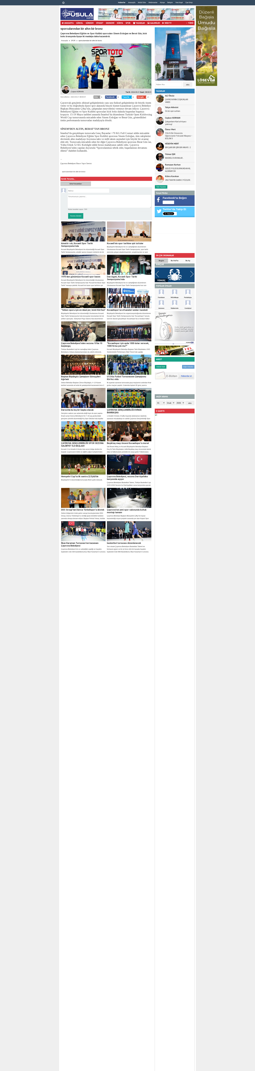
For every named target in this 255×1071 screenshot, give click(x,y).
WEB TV (168, 23)
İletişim (170, 2)
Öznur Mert (170, 129)
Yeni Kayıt (179, 2)
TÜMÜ (190, 23)
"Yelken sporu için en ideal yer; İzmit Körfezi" (83, 310)
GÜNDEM (90, 23)
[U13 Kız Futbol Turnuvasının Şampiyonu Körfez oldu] (129, 365)
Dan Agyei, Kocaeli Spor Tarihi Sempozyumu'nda (122, 278)
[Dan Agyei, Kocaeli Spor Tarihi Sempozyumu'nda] (129, 265)
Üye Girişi (189, 2)
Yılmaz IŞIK (170, 154)
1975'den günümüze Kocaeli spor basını (80, 276)
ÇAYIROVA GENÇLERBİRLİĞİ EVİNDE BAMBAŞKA (124, 411)
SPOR (128, 23)
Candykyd (188, 308)
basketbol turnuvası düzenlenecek (124, 543)
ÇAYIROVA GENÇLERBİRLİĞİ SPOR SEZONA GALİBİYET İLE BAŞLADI (82, 444)
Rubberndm (174, 308)
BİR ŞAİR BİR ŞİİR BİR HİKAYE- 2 (178, 147)
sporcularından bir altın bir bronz (73, 172)
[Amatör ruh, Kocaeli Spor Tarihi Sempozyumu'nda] (83, 231)
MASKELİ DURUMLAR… (174, 158)
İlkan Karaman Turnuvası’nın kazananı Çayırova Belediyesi (79, 544)
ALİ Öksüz (169, 95)
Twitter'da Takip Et (174, 209)
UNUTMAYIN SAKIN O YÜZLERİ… (178, 180)
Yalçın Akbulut (171, 107)
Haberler (122, 2)
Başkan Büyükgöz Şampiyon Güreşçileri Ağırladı (81, 378)
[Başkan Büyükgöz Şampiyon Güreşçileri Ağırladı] (83, 365)
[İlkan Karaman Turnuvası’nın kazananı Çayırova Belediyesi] (83, 531)
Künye (162, 2)
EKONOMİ (110, 23)
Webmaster (152, 2)
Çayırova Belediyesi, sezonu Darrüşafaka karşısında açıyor (127, 477)
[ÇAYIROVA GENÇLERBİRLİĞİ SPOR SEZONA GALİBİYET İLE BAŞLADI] (83, 431)
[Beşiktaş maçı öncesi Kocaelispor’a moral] (129, 431)
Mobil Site (142, 2)
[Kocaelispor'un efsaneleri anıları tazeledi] (129, 298)
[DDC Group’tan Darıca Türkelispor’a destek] (83, 498)
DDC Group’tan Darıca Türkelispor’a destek (82, 510)
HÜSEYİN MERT (172, 143)
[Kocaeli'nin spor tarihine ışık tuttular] (129, 231)
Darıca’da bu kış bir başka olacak (77, 410)
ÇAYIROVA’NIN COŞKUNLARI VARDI (176, 100)
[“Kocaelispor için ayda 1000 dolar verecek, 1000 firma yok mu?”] (129, 331)
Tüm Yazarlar (161, 187)
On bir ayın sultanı (172, 111)
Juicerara (161, 308)
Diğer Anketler (188, 367)
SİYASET (99, 23)
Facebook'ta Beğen (175, 197)
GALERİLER (155, 23)
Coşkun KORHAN (172, 117)
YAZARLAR (140, 23)
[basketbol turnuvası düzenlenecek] (129, 531)
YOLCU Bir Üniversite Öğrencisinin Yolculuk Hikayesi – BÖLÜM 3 (178, 136)
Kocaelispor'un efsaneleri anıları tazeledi (127, 310)
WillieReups (174, 297)
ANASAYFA (69, 23)
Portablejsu (188, 297)
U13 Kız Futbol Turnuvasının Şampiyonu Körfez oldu (126, 378)
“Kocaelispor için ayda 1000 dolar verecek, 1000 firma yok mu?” (128, 344)
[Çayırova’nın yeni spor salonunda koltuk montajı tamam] (129, 498)
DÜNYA (120, 23)
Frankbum (161, 297)
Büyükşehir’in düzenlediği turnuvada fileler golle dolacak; (81, 480)
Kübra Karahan (172, 176)
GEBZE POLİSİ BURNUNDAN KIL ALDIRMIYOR (178, 169)
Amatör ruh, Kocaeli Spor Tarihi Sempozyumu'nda (77, 244)
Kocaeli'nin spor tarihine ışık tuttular (125, 243)
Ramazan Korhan (173, 164)
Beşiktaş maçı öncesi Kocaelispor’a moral (128, 443)
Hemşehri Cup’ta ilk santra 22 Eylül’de (79, 476)
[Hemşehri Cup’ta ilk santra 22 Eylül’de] (83, 465)
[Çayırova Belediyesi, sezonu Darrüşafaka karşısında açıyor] (129, 465)
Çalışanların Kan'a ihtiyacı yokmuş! (175, 123)
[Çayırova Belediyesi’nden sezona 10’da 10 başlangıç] (83, 331)
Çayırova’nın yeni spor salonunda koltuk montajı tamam (126, 511)
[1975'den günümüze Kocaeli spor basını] (83, 265)
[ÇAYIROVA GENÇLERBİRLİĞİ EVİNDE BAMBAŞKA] (129, 398)
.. (65, 3)
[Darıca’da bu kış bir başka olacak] (83, 398)
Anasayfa (131, 2)
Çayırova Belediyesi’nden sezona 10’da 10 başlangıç (81, 344)
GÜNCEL (79, 23)
